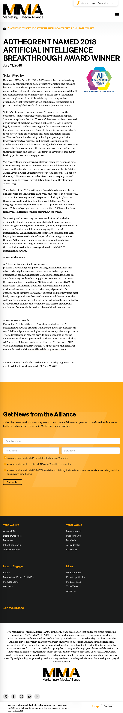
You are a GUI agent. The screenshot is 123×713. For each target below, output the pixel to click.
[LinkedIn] (37, 696)
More (69, 566)
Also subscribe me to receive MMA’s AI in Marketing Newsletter (39, 464)
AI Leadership (73, 545)
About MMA (9, 531)
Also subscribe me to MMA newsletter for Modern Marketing (37, 458)
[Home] (4, 28)
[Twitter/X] (6, 696)
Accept (96, 706)
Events (6, 572)
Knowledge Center (75, 577)
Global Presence (11, 549)
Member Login (88, 3)
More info (19, 711)
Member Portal (73, 572)
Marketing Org (73, 536)
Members (8, 540)
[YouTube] (29, 696)
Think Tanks (72, 586)
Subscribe (103, 3)
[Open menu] (117, 15)
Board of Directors (12, 536)
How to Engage (13, 566)
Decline (108, 706)
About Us (70, 591)
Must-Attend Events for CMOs (18, 577)
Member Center (11, 582)
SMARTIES (71, 549)
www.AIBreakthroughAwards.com (47, 349)
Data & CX (71, 540)
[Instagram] (21, 696)
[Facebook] (13, 696)
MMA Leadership (12, 545)
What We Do (74, 524)
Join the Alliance (13, 608)
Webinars (8, 586)
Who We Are (11, 524)
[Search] (112, 3)
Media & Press (73, 582)
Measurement (73, 531)
